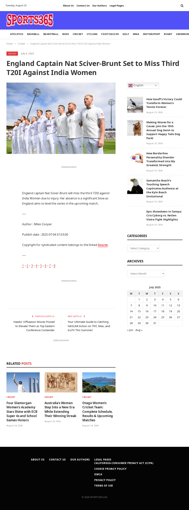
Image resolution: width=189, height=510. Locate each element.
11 (162, 305)
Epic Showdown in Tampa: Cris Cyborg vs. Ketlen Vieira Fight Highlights (164, 215)
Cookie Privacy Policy (110, 468)
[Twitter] (10, 181)
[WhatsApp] (10, 257)
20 (178, 311)
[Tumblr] (10, 219)
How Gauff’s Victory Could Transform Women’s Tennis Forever (164, 103)
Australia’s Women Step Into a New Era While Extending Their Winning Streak (60, 409)
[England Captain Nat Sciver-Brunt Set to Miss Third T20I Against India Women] (61, 118)
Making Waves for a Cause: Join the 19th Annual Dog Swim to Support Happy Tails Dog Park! (163, 130)
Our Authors (99, 5)
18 (162, 311)
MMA (136, 34)
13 (178, 305)
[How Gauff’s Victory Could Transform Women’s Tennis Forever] (135, 105)
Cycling (92, 34)
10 (154, 305)
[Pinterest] (10, 200)
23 (146, 317)
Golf (126, 34)
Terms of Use (103, 485)
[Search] (181, 5)
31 (154, 323)
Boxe (65, 34)
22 (139, 317)
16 (146, 311)
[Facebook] (10, 172)
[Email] (10, 209)
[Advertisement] (92, 20)
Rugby (168, 34)
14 (131, 311)
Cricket (78, 34)
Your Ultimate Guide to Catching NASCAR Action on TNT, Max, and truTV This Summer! (89, 326)
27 (178, 317)
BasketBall (51, 34)
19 (170, 311)
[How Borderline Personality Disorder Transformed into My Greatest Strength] (135, 159)
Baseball (33, 34)
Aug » (138, 330)
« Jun (130, 330)
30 (146, 323)
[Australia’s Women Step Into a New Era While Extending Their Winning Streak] (61, 382)
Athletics (16, 34)
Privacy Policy (105, 480)
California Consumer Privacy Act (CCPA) (123, 463)
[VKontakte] (10, 238)
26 (170, 317)
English (138, 85)
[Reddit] (10, 228)
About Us (68, 5)
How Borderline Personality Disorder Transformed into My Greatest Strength (160, 159)
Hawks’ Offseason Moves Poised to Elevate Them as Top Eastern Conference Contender (34, 326)
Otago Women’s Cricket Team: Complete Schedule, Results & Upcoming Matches (97, 411)
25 (162, 317)
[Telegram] (10, 247)
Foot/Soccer (110, 34)
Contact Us (83, 5)
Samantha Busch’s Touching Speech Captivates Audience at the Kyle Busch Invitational (162, 188)
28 (131, 323)
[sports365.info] (30, 20)
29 (139, 323)
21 (131, 317)
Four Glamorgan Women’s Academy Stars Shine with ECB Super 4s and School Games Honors (21, 411)
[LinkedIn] (10, 191)
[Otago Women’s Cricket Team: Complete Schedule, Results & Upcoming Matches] (99, 382)
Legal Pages (117, 5)
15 (139, 311)
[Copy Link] (10, 266)
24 (154, 317)
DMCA (98, 474)
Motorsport (151, 34)
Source (103, 245)
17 (154, 311)
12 (170, 305)
